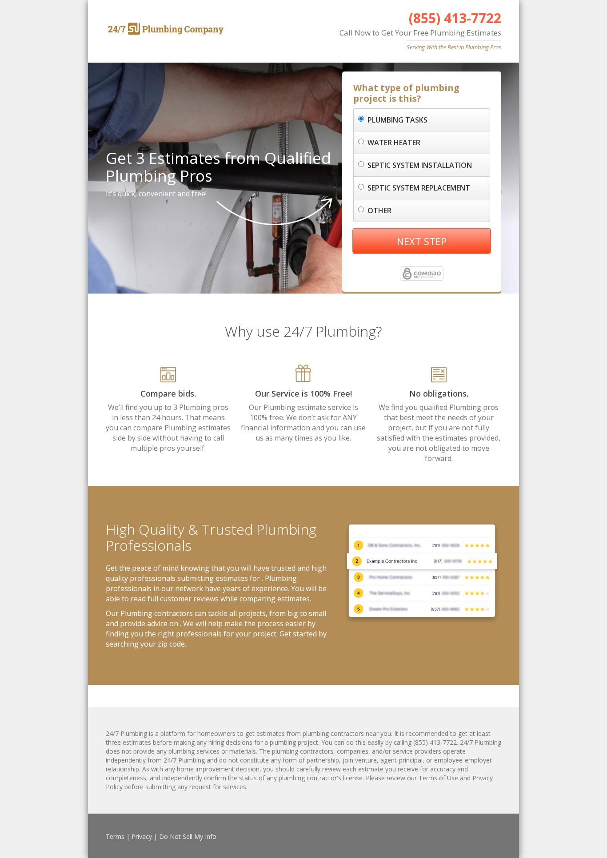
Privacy (142, 836)
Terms (115, 836)
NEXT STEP (422, 241)
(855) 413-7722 (455, 18)
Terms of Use (438, 778)
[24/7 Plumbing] (165, 29)
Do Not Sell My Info (187, 836)
